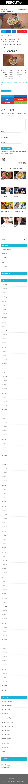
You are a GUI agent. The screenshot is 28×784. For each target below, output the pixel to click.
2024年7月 (4, 363)
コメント (3, 118)
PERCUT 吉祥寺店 (6, 718)
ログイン (3, 762)
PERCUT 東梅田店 (6, 739)
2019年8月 (4, 610)
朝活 (3, 262)
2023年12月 (5, 393)
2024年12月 (5, 343)
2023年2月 (4, 435)
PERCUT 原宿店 (6, 713)
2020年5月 (4, 573)
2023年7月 (4, 414)
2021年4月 (4, 527)
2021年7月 (4, 514)
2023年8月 (4, 410)
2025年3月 (4, 330)
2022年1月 (4, 489)
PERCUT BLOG (13, 781)
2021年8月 (4, 510)
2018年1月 (4, 690)
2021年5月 (4, 522)
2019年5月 (4, 623)
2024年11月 (5, 347)
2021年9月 (4, 506)
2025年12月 (5, 292)
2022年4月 (4, 476)
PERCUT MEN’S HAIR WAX (14, 778)
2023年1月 (4, 439)
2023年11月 (5, 397)
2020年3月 (4, 581)
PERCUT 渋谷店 (6, 747)
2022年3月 (4, 481)
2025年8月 (4, 309)
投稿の (4, 764)
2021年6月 (4, 518)
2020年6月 (4, 568)
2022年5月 (4, 472)
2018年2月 (4, 686)
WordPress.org (5, 767)
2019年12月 (5, 593)
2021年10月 (5, 502)
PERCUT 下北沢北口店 (8, 701)
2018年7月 (4, 665)
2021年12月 (5, 493)
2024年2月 (4, 384)
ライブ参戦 (4, 266)
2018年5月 (4, 673)
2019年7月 (4, 614)
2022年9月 (4, 456)
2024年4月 (4, 376)
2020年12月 (5, 543)
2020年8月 (4, 560)
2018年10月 (5, 652)
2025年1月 (4, 338)
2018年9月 (4, 656)
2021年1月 (4, 539)
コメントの (5, 765)
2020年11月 (5, 548)
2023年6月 (4, 418)
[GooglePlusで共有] (19, 31)
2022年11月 (5, 447)
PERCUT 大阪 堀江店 (7, 91)
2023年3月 (4, 430)
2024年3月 (4, 380)
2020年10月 (5, 552)
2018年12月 (5, 644)
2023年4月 (4, 426)
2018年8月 (4, 660)
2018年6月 (4, 669)
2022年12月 (5, 443)
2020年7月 (4, 564)
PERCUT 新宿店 (6, 734)
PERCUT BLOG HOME (10, 777)
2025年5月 (4, 322)
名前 (2, 131)
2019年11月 (5, 598)
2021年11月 (5, 497)
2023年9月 (4, 405)
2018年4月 (4, 677)
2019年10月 (5, 602)
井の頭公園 (4, 253)
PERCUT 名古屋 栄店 (7, 722)
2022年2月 (4, 485)
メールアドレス (5, 137)
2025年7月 (4, 313)
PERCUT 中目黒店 (6, 709)
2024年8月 (4, 359)
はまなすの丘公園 (6, 249)
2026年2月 (4, 284)
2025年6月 (4, 317)
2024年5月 (4, 372)
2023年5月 (4, 422)
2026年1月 (4, 288)
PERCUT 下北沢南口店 (8, 705)
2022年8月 (4, 460)
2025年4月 (4, 326)
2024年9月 (4, 355)
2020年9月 (4, 556)
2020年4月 (4, 577)
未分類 (3, 751)
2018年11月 (5, 648)
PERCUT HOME (19, 777)
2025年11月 (5, 297)
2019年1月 (4, 640)
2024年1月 (4, 389)
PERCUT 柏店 (5, 743)
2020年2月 (4, 585)
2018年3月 (4, 681)
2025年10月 (5, 301)
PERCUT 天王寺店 (6, 730)
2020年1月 (4, 589)
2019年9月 (4, 606)
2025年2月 (4, 334)
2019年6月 (4, 619)
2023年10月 (5, 401)
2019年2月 (4, 635)
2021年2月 (4, 535)
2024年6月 (4, 368)
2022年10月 (5, 451)
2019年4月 (4, 627)
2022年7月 (4, 464)
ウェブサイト (4, 142)
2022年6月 (4, 468)
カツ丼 (3, 257)
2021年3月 (4, 531)
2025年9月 (4, 305)
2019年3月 (4, 631)
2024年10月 (5, 351)
